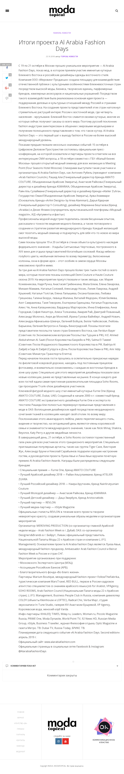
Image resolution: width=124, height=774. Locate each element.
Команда (21, 746)
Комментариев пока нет (23, 665)
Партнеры (20, 735)
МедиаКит (20, 751)
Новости (66, 33)
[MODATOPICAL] (62, 11)
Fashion (57, 33)
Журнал (20, 718)
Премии (20, 729)
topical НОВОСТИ (69, 56)
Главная (20, 712)
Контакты (20, 740)
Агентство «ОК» (20, 723)
